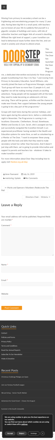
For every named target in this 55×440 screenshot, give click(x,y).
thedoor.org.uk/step (19, 162)
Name (4, 265)
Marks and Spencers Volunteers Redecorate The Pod (25, 189)
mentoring (9, 178)
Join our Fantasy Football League (12, 385)
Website (4, 294)
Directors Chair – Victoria (38, 197)
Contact (4, 333)
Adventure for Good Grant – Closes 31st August (18, 401)
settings (24, 424)
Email (4, 280)
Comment (6, 226)
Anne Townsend (11, 174)
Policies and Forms (8, 337)
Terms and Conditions (9, 346)
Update (18, 178)
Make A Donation (7, 359)
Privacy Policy (6, 342)
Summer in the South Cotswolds (12, 409)
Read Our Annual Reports (10, 350)
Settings (34, 433)
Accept (10, 433)
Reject (21, 433)
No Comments (32, 178)
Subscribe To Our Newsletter (11, 355)
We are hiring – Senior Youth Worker (14, 393)
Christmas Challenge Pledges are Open (14, 377)
